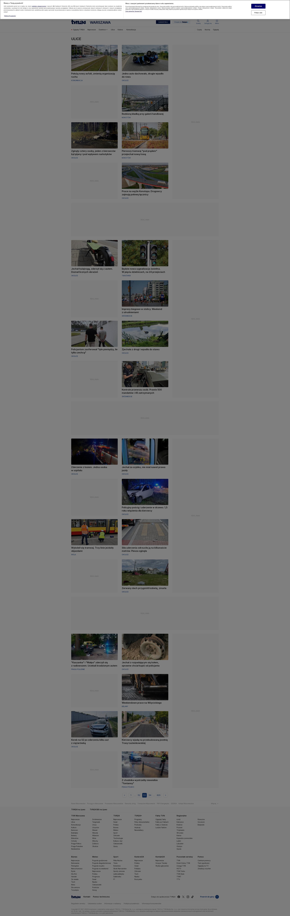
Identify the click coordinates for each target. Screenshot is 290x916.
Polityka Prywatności (10, 16)
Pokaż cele (258, 13)
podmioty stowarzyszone (39, 6)
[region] (145, 9)
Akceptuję (258, 6)
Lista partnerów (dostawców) (133, 11)
